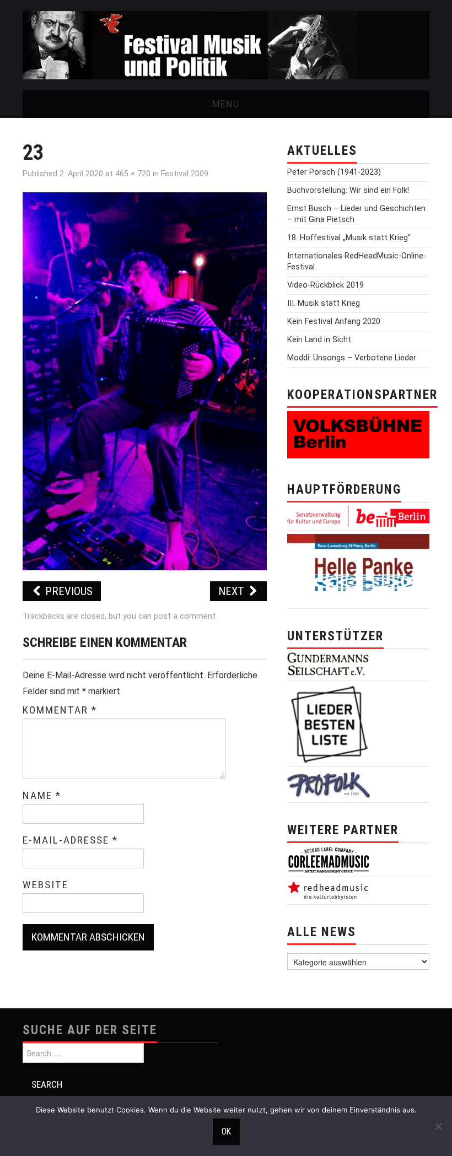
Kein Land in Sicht (319, 339)
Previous (67, 591)
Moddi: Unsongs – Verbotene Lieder (351, 358)
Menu (226, 104)
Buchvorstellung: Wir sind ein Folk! (348, 190)
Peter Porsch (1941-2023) (334, 172)
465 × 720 (132, 174)
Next (232, 591)
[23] (145, 380)
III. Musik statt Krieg (323, 303)
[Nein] (438, 1126)
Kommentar (60, 710)
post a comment (185, 616)
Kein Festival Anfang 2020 (333, 321)
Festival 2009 (184, 174)
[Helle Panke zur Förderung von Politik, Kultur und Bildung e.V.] (358, 569)
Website (45, 884)
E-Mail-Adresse (70, 840)
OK (226, 1132)
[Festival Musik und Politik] (226, 44)
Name (42, 795)
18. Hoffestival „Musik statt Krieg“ (349, 237)
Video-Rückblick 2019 (325, 285)
